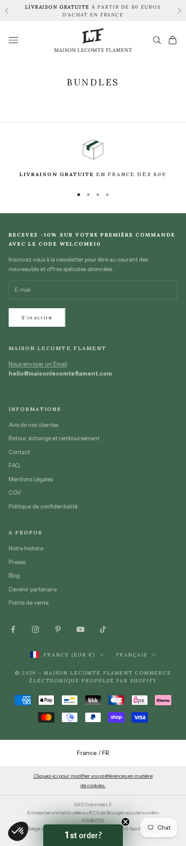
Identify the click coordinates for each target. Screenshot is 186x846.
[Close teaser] (125, 822)
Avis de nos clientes (33, 424)
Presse (17, 562)
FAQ (14, 465)
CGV (15, 492)
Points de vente (28, 602)
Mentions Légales (31, 479)
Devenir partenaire (33, 589)
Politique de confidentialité (43, 506)
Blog (14, 575)
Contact (19, 451)
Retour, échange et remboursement (54, 438)
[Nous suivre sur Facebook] (13, 629)
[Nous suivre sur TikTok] (103, 629)
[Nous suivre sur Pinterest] (58, 629)
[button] (83, 835)
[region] (93, 159)
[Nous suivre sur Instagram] (35, 629)
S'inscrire (37, 317)
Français (131, 655)
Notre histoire (26, 548)
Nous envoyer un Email (38, 363)
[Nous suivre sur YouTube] (80, 629)
